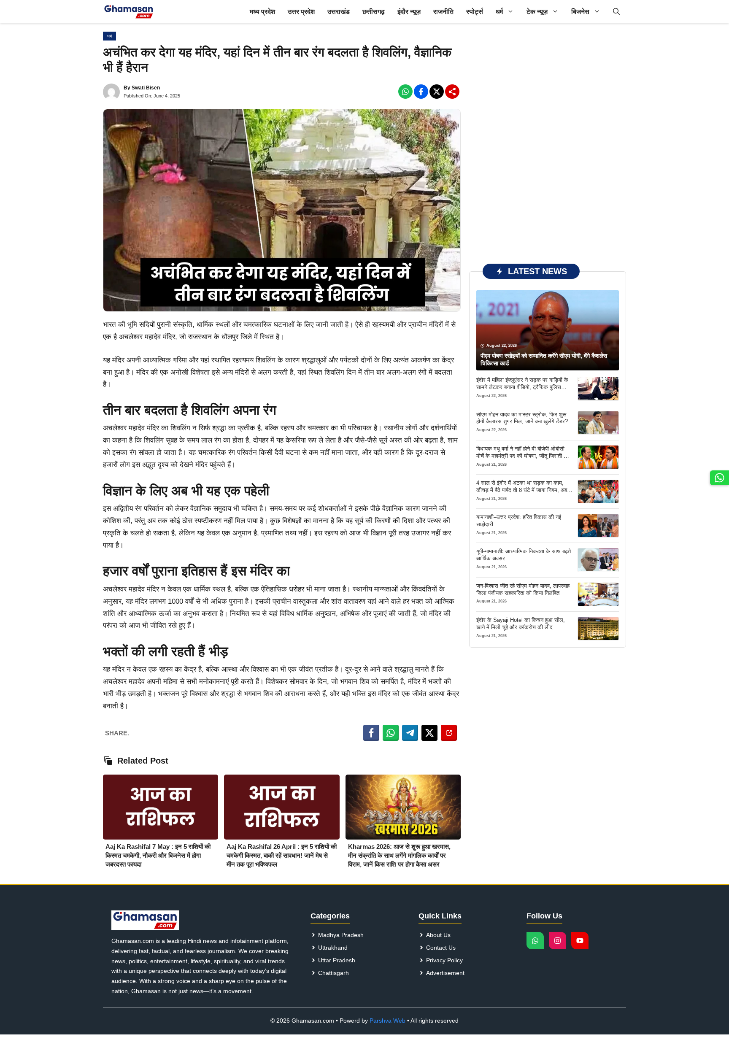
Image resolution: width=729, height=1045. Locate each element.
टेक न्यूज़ (537, 11)
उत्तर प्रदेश (301, 11)
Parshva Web (387, 1020)
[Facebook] (405, 91)
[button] (616, 11)
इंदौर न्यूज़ (409, 11)
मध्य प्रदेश (262, 11)
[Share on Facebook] (371, 733)
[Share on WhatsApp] (391, 733)
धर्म (499, 11)
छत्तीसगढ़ (373, 11)
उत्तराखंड (338, 11)
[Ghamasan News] (128, 11)
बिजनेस (580, 11)
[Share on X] (429, 733)
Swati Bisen (146, 88)
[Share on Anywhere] (449, 733)
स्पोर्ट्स (474, 11)
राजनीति (443, 11)
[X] (436, 91)
